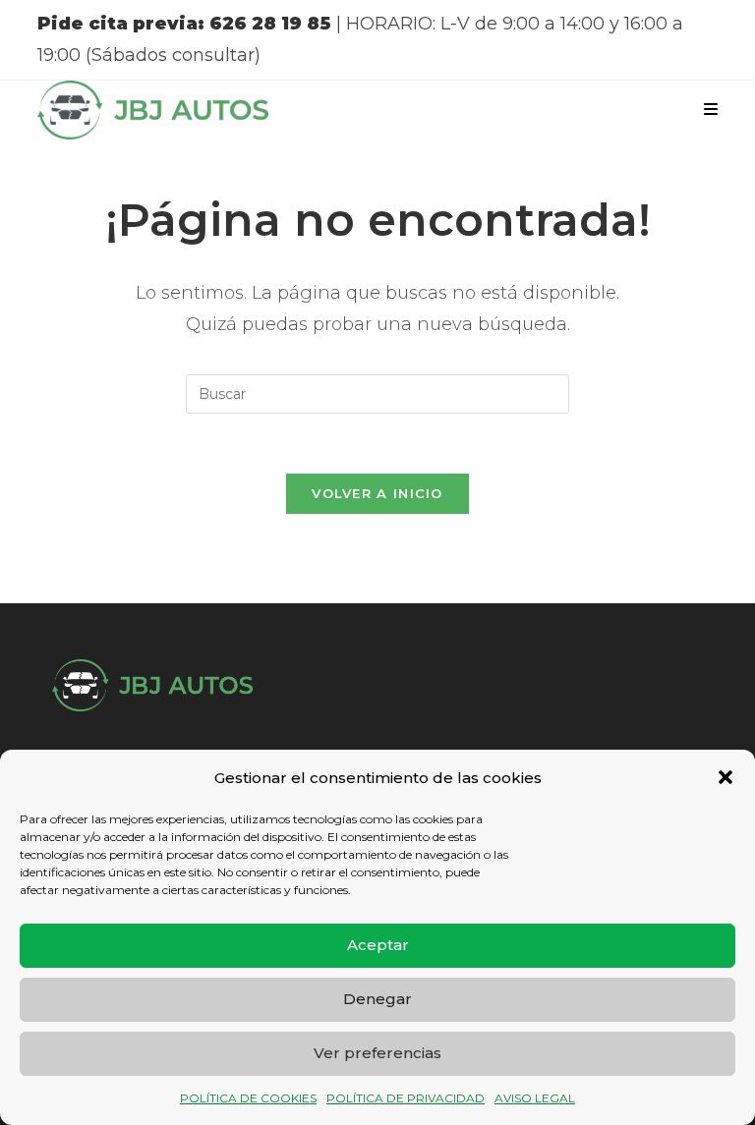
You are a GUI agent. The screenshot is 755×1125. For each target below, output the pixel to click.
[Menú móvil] (711, 109)
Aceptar (378, 944)
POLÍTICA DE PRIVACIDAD (405, 1098)
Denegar (377, 998)
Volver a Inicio (377, 493)
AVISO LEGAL (534, 1098)
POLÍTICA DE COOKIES (248, 1098)
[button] (725, 777)
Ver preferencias (377, 1052)
